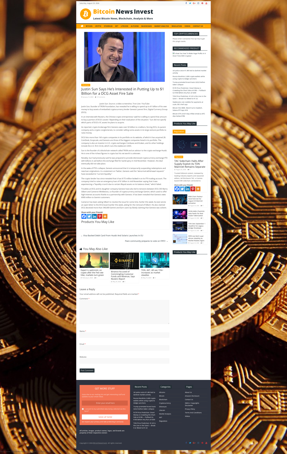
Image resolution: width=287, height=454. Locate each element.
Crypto (98, 26)
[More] (105, 216)
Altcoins (135, 26)
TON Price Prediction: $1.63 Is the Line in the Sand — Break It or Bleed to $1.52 (144, 425)
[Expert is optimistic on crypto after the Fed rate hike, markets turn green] (94, 254)
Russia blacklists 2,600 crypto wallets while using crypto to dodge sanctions (144, 400)
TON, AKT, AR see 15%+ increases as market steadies (152, 272)
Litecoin (124, 26)
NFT (116, 26)
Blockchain (146, 26)
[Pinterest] (99, 216)
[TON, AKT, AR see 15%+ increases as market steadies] (154, 254)
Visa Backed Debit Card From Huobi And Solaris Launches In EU (112, 235)
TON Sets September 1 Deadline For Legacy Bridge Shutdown (196, 226)
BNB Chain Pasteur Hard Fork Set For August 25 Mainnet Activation (195, 199)
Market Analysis (161, 26)
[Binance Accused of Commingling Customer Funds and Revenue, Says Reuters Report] (124, 254)
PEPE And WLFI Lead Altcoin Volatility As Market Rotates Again (196, 238)
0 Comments (101, 97)
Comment (84, 298)
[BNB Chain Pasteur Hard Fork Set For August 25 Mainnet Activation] (180, 195)
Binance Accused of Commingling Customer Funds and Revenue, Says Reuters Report (123, 275)
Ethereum (108, 26)
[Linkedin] (94, 216)
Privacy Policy (190, 409)
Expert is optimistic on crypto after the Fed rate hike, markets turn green (92, 272)
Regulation (177, 26)
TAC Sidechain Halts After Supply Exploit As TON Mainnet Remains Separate (189, 163)
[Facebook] (84, 216)
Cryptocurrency (165, 403)
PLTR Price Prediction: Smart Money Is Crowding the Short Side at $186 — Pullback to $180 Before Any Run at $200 (189, 90)
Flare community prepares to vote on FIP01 (146, 241)
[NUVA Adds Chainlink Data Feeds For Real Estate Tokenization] (180, 210)
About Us (188, 392)
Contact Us (198, 26)
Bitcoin (89, 26)
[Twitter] (89, 216)
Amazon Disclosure (192, 396)
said (135, 117)
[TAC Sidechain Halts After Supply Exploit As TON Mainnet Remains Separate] (190, 136)
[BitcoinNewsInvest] (82, 26)
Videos (187, 26)
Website (83, 357)
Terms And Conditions (193, 413)
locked (135, 178)
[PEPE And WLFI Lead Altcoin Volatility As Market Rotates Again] (180, 235)
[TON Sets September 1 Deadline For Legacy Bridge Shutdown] (180, 223)
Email (83, 344)
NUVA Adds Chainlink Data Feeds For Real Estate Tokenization (196, 213)
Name (83, 331)
